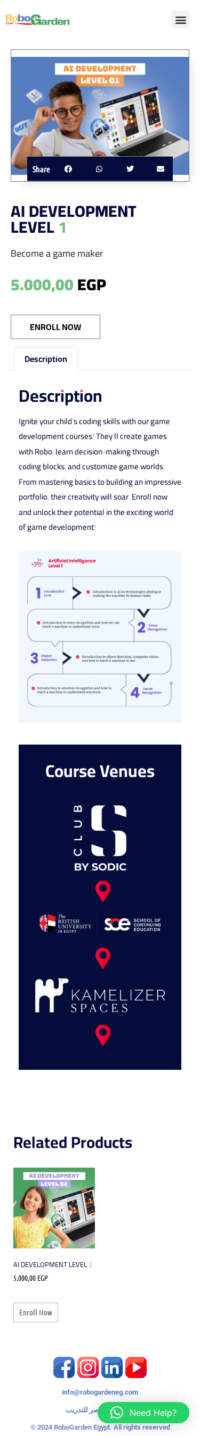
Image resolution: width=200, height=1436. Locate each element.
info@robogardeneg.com (100, 1392)
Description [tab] (46, 359)
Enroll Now (55, 327)
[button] (180, 19)
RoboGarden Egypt (82, 1427)
